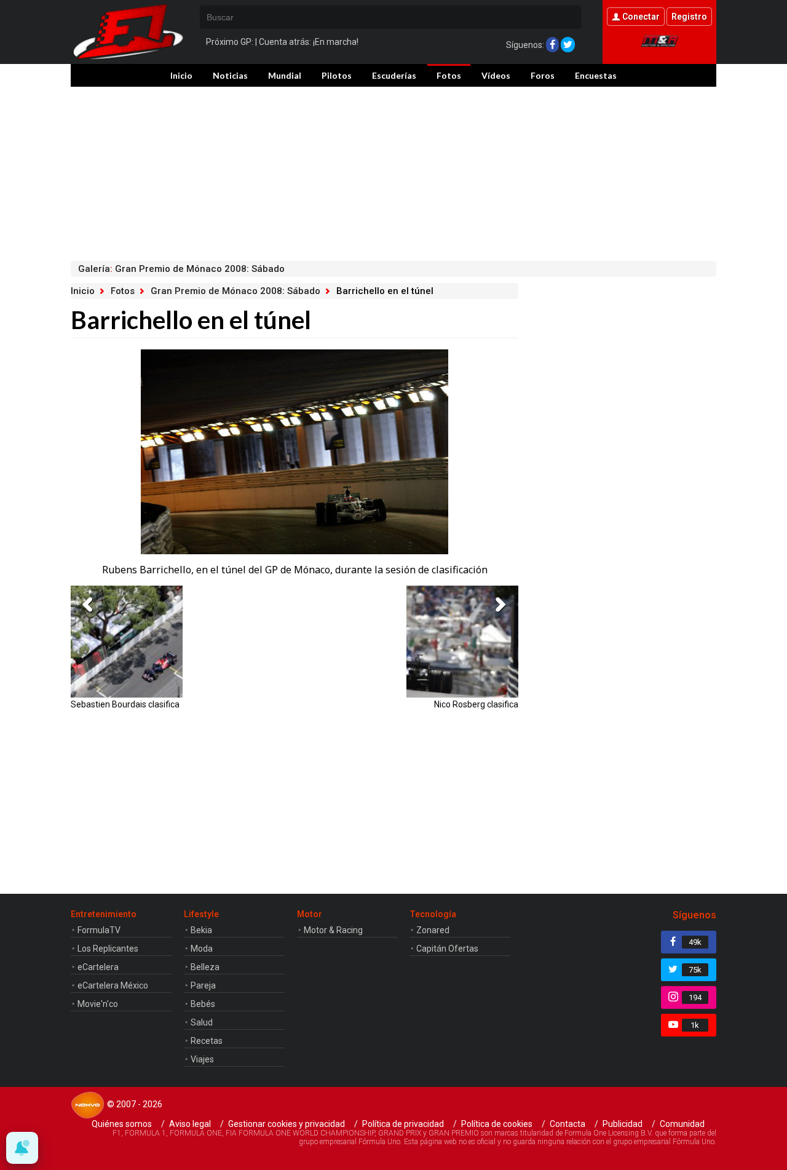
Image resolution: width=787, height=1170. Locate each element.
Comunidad (682, 1124)
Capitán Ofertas (447, 948)
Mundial (284, 75)
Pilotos (337, 75)
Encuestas (596, 75)
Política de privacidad (403, 1124)
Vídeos (495, 75)
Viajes (202, 1059)
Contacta (567, 1124)
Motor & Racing (333, 930)
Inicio (181, 75)
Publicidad (623, 1124)
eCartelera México (112, 985)
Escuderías (394, 75)
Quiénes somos (122, 1124)
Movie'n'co (97, 1004)
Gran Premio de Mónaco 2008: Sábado (235, 290)
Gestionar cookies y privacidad (286, 1124)
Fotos (449, 75)
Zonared (432, 930)
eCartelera (98, 967)
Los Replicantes (107, 948)
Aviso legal (190, 1124)
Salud (202, 1022)
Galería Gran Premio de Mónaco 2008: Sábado (181, 268)
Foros (543, 75)
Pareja (203, 985)
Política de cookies (496, 1124)
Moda (202, 948)
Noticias (230, 75)
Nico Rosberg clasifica (476, 704)
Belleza (205, 967)
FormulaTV (99, 930)
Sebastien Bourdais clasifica (125, 704)
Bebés (203, 1004)
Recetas (207, 1041)
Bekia (201, 930)
